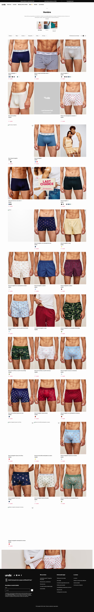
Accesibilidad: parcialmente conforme (64, 587)
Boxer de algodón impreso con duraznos (69, 370)
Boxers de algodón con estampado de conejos (17, 285)
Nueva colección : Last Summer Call (27, 1)
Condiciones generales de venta (63, 582)
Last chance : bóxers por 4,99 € (50, 1)
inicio (47, 8)
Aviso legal (59, 580)
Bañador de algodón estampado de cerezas (17, 540)
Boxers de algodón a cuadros (66, 285)
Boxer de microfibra (12, 115)
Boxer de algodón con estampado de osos (43, 243)
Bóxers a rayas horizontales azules (41, 73)
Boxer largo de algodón (13, 158)
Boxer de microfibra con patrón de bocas (43, 370)
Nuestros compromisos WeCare (80, 580)
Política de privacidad (61, 585)
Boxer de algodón (38, 158)
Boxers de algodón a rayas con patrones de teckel (18, 328)
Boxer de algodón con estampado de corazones (70, 413)
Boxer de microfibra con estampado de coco (69, 498)
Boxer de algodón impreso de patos (42, 498)
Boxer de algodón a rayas (66, 243)
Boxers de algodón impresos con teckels (69, 455)
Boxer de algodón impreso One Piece (15, 455)
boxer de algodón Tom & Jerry (14, 498)
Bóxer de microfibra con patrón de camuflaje (17, 370)
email (6, 587)
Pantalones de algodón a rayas (40, 328)
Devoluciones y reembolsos (45, 581)
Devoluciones (42, 584)
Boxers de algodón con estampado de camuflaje (70, 328)
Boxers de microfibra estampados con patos (43, 455)
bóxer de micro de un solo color (14, 200)
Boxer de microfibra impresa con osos (15, 413)
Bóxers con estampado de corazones (68, 115)
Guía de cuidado (77, 582)
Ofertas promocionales (61, 578)
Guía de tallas (42, 588)
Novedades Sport (70, 1)
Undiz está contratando (78, 585)
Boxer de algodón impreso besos (41, 413)
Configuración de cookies (62, 592)
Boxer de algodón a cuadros (40, 285)
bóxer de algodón (11, 73)
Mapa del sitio (59, 589)
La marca (75, 578)
